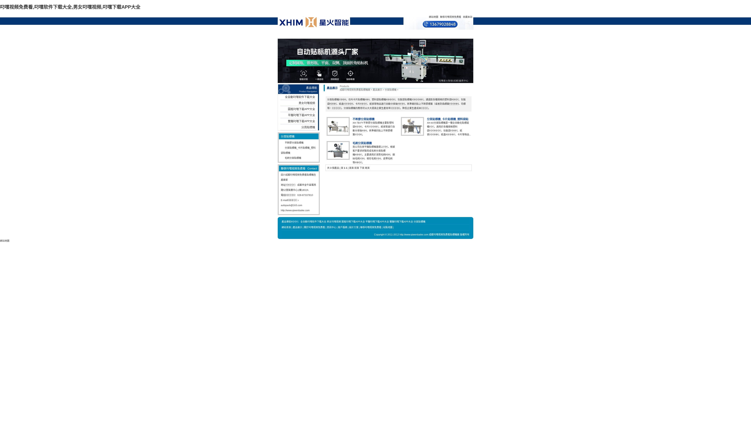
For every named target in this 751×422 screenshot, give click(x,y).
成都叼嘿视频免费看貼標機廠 (355, 90)
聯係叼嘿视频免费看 (450, 17)
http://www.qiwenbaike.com (295, 210)
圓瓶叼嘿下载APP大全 (301, 109)
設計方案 (367, 34)
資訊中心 (349, 34)
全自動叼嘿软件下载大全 (300, 96)
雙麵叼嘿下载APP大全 (301, 121)
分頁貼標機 (308, 127)
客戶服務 (385, 34)
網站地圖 (433, 17)
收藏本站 (467, 17)
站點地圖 (388, 227)
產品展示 (314, 34)
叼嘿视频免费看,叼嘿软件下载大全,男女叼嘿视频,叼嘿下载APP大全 (70, 7)
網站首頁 (296, 34)
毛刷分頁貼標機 (293, 158)
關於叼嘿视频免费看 (332, 36)
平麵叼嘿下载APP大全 (301, 115)
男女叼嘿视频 (307, 103)
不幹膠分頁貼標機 (294, 142)
